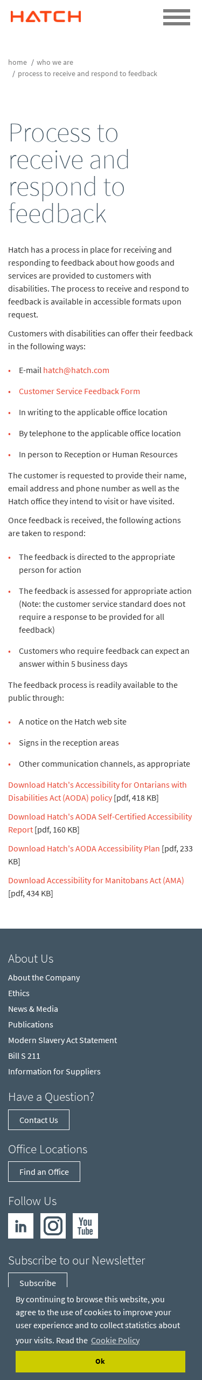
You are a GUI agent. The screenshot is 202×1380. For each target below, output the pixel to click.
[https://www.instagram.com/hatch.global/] (53, 1225)
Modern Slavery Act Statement (62, 1039)
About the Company (44, 977)
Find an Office (44, 1171)
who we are (55, 62)
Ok (100, 1361)
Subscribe (37, 1282)
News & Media (33, 1008)
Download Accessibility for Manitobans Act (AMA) (96, 880)
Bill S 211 (24, 1055)
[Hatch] (45, 14)
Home (17, 62)
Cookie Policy (115, 1340)
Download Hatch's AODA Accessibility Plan (84, 848)
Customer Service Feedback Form (79, 390)
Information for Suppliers (54, 1071)
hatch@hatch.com (76, 369)
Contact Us (38, 1119)
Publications (30, 1024)
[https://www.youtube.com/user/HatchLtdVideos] (85, 1225)
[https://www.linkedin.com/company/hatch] (20, 1225)
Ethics (19, 992)
